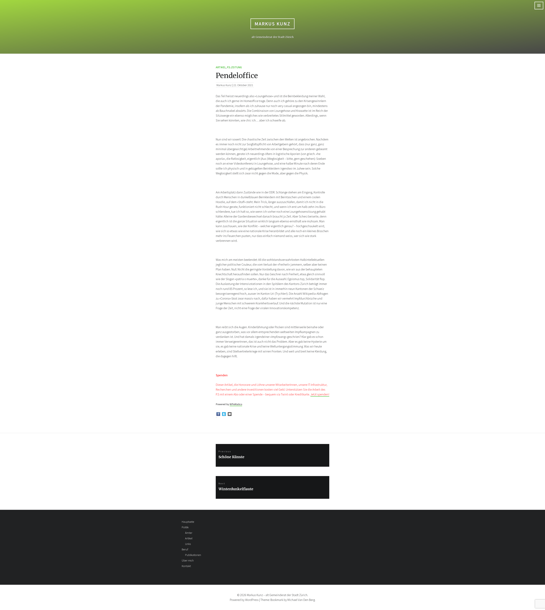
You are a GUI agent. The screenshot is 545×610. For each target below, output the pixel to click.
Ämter (188, 533)
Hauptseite (188, 521)
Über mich (188, 560)
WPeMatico (236, 404)
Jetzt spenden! (319, 394)
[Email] (229, 415)
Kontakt (186, 566)
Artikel (221, 67)
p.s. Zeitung (234, 67)
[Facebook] (218, 415)
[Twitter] (224, 415)
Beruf (185, 549)
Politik (185, 527)
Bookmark (276, 600)
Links (188, 544)
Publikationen (193, 555)
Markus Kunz (273, 24)
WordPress (252, 600)
